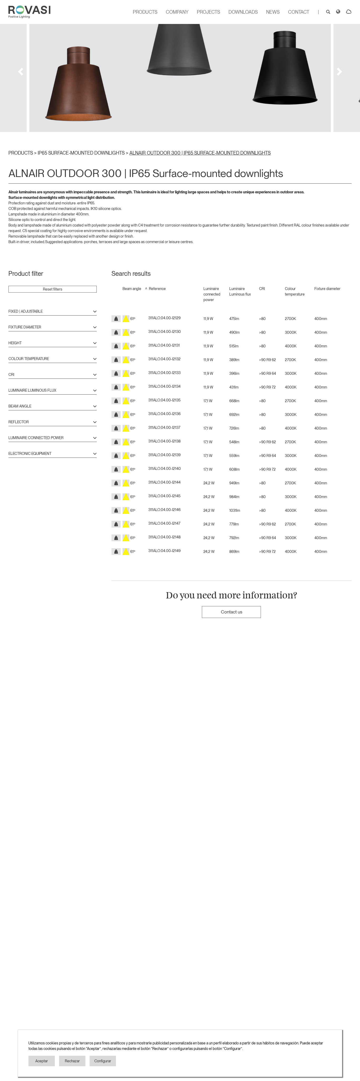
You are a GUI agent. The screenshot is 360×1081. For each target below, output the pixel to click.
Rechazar (72, 1061)
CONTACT (298, 12)
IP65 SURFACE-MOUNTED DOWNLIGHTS (82, 153)
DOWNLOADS (243, 12)
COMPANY (177, 12)
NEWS (273, 12)
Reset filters (52, 289)
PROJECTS (208, 12)
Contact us (231, 612)
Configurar (102, 1061)
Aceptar (41, 1061)
